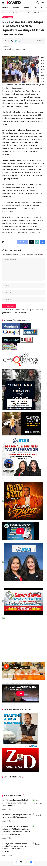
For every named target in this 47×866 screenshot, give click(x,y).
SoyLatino (14, 2)
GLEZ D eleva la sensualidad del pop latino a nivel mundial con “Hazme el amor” (15, 802)
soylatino (6, 46)
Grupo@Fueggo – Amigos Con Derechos (22, 683)
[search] (37, 2)
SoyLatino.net (6, 683)
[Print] (19, 41)
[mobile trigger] (4, 2)
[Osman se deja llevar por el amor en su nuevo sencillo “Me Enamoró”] (39, 817)
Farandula (8, 17)
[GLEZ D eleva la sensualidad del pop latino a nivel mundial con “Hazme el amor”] (39, 802)
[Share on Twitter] (12, 41)
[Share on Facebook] (8, 41)
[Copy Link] (15, 41)
